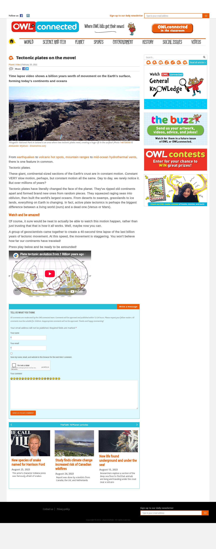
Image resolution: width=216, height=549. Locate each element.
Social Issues (172, 42)
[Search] (204, 57)
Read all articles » (198, 62)
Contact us (48, 509)
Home (14, 41)
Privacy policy (63, 509)
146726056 (125, 142)
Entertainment (123, 42)
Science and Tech (54, 42)
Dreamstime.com (37, 145)
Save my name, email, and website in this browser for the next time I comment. (41, 357)
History (148, 42)
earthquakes (26, 157)
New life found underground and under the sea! (118, 460)
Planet (79, 42)
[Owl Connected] (44, 22)
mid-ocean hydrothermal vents (115, 157)
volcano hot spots (51, 157)
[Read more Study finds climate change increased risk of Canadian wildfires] (74, 443)
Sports (98, 42)
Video (18, 65)
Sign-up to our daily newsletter (126, 15)
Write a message (128, 306)
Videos (196, 42)
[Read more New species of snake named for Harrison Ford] (30, 443)
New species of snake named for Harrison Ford (28, 462)
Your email (14, 343)
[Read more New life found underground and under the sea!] (118, 441)
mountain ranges (77, 157)
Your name (14, 332)
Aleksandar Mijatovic (18, 145)
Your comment (16, 373)
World (29, 42)
